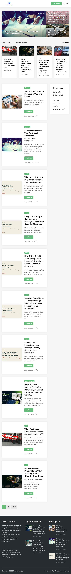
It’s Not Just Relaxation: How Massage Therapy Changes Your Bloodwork (32, 347)
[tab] (3, 42)
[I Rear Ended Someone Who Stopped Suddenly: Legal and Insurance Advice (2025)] (61, 51)
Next (14, 507)
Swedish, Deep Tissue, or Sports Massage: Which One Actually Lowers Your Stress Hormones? (34, 303)
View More (65, 42)
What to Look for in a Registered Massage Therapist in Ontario (33, 179)
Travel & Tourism (21, 43)
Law (3, 43)
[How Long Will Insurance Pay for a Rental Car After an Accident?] (57, 30)
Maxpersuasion (19, 571)
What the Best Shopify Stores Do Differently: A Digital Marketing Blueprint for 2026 (33, 390)
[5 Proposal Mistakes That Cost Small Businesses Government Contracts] (24, 24)
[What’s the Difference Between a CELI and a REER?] (52, 526)
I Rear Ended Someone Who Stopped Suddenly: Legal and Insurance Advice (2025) (61, 65)
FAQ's (10, 43)
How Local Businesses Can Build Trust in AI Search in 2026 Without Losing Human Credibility (39, 545)
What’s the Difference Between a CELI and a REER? (34, 94)
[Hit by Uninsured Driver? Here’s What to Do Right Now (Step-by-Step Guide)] (26, 51)
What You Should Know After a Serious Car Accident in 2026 (9, 63)
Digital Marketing (29, 381)
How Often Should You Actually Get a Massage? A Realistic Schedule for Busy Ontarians (33, 261)
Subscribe (56, 4)
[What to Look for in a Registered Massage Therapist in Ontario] (52, 554)
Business (27, 88)
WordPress (55, 571)
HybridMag (65, 571)
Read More (29, 112)
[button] (38, 13)
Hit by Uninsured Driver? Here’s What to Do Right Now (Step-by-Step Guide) (26, 65)
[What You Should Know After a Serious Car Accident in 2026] (9, 51)
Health (27, 173)
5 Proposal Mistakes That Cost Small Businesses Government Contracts (33, 135)
